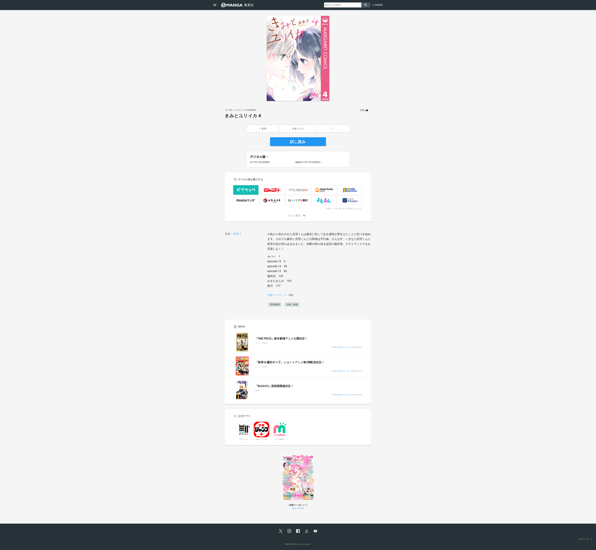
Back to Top (585, 539)
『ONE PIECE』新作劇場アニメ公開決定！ (281, 338)
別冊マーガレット (277, 294)
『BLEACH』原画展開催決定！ (274, 386)
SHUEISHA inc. (291, 544)
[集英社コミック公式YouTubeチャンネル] (315, 531)
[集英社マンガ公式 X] (280, 531)
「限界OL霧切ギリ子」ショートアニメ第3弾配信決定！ (289, 362)
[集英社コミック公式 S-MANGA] (238, 5)
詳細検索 (379, 5)
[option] (298, 58)
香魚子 (237, 233)
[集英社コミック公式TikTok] (306, 531)
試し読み (298, 142)
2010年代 (275, 304)
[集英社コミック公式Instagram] (289, 531)
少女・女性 (292, 304)
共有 (362, 110)
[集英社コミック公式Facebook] (298, 531)
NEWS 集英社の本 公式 (340, 347)
